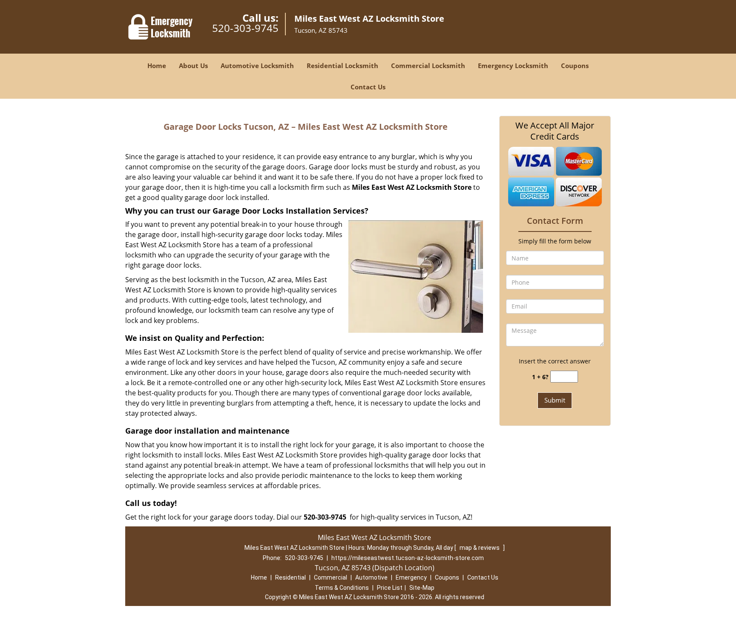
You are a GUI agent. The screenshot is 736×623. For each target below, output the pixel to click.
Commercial (330, 577)
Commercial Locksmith (428, 65)
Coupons (575, 65)
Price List (389, 587)
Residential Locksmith (342, 65)
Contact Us (368, 87)
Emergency (411, 577)
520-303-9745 (245, 28)
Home (156, 65)
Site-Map (421, 587)
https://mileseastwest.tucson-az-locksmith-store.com (407, 557)
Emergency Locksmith (513, 65)
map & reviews (480, 547)
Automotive (371, 577)
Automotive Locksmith (257, 65)
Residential (290, 577)
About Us (193, 65)
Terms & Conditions (342, 587)
